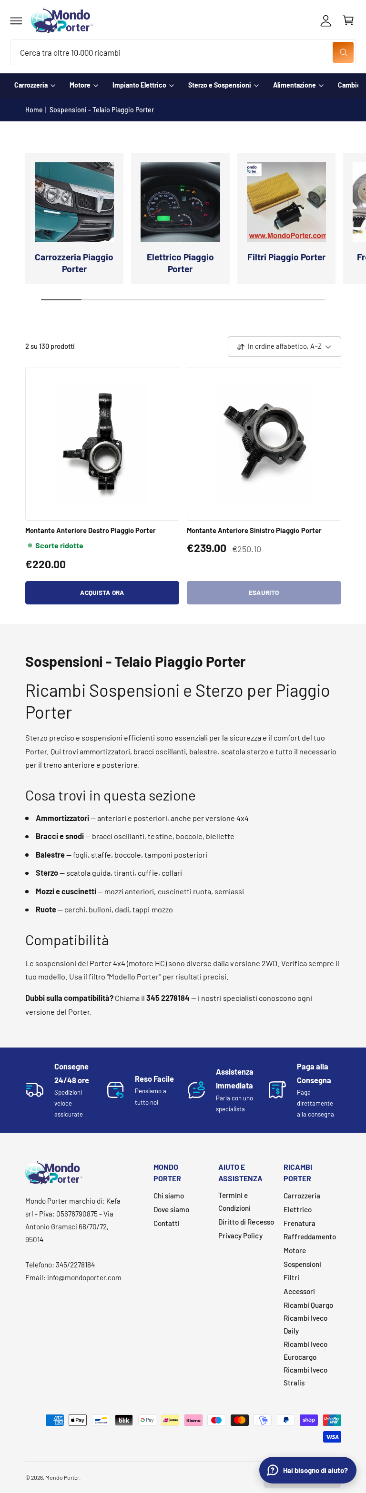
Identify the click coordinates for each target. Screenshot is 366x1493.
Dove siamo (171, 1209)
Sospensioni (302, 1264)
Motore (80, 85)
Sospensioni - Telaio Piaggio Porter (102, 110)
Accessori (299, 1291)
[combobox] (183, 53)
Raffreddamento (310, 1236)
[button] (16, 20)
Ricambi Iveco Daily (305, 1324)
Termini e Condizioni (234, 1201)
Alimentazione (294, 85)
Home (34, 110)
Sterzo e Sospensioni (219, 85)
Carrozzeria (31, 85)
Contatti (166, 1223)
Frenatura (299, 1223)
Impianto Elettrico (139, 85)
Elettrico (298, 1209)
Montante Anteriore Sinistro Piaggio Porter (254, 530)
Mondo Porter (62, 1477)
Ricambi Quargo (308, 1305)
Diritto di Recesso (246, 1221)
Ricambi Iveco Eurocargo (305, 1350)
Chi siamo (168, 1195)
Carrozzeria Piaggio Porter (74, 262)
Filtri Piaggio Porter (286, 256)
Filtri (291, 1277)
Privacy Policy (240, 1235)
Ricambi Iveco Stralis (305, 1376)
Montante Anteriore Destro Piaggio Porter (90, 530)
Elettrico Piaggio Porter (180, 262)
